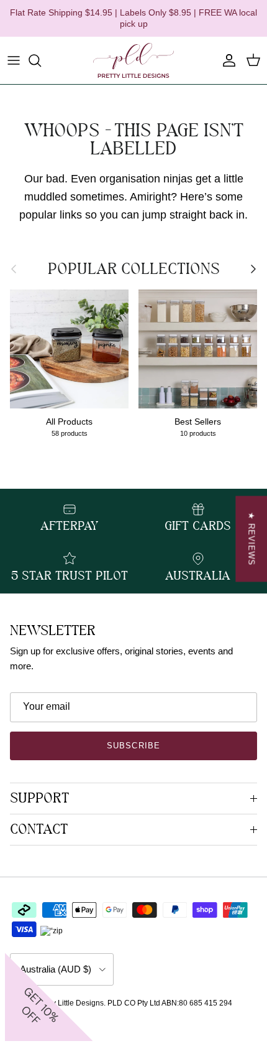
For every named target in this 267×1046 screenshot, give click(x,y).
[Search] (41, 60)
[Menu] (13, 60)
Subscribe (133, 745)
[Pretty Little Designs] (133, 60)
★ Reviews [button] (251, 539)
